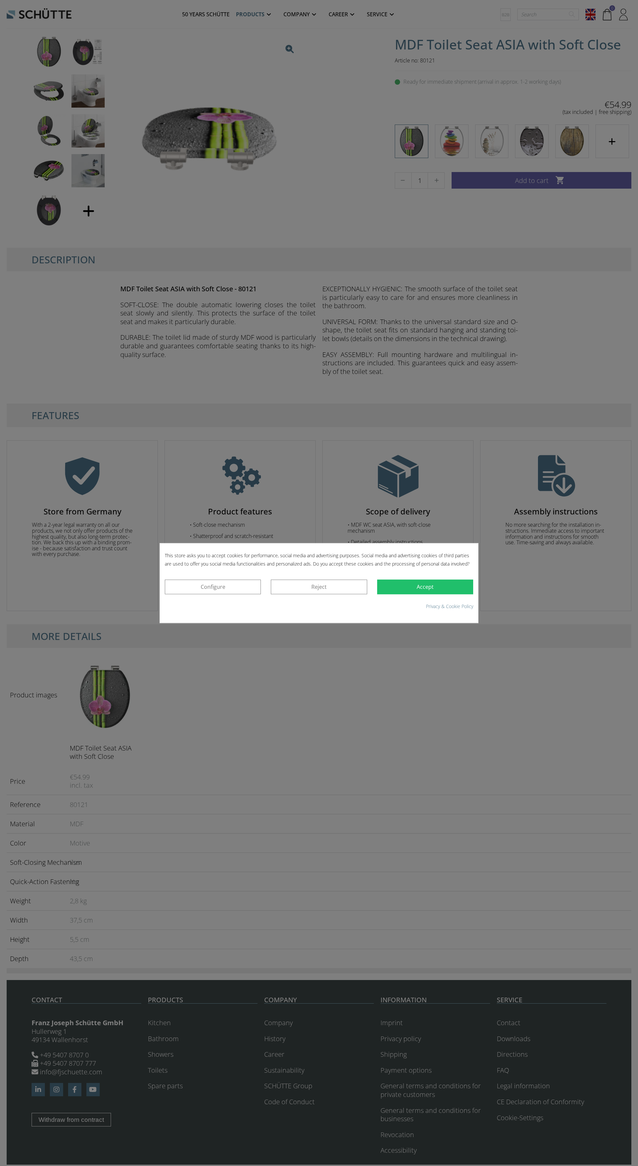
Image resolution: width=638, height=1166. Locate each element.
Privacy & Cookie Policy (449, 606)
